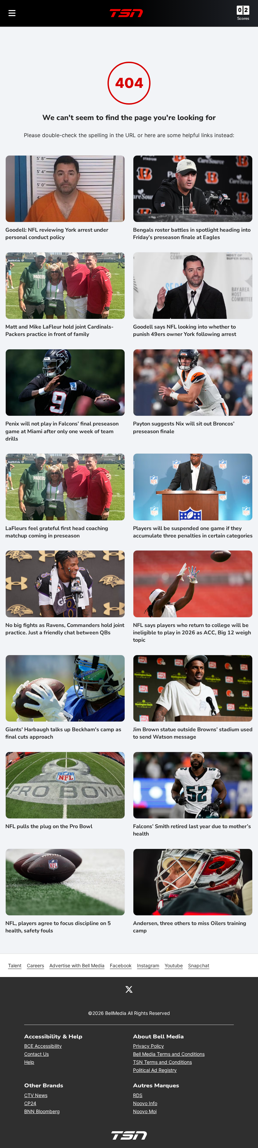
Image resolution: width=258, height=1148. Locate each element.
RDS (137, 1095)
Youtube (174, 965)
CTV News (35, 1095)
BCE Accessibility (43, 1046)
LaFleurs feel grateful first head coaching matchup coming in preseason (56, 532)
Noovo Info (145, 1103)
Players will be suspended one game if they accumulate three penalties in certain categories (193, 532)
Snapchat (198, 965)
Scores (243, 18)
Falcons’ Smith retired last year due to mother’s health (192, 830)
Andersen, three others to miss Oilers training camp (189, 927)
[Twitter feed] (129, 989)
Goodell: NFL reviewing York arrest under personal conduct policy (56, 233)
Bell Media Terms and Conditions (169, 1054)
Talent (15, 965)
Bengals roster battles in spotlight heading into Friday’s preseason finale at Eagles (192, 233)
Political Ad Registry (155, 1070)
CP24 (30, 1103)
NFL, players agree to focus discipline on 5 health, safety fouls (58, 927)
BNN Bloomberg (42, 1111)
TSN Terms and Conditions (162, 1062)
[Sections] (12, 13)
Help (29, 1062)
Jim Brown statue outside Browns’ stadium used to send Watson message (193, 733)
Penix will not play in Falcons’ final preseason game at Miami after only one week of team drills (62, 431)
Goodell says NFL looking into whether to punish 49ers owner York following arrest (184, 330)
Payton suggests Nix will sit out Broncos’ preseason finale (183, 427)
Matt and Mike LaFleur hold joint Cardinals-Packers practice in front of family (59, 330)
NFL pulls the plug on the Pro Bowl (48, 826)
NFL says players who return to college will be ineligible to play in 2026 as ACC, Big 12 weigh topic (192, 633)
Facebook (121, 965)
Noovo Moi (145, 1111)
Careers (35, 965)
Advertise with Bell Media (76, 965)
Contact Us (36, 1054)
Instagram (148, 965)
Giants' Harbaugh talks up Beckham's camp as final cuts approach (63, 733)
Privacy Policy (148, 1046)
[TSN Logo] (126, 13)
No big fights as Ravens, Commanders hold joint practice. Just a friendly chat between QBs (64, 629)
